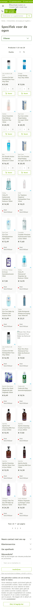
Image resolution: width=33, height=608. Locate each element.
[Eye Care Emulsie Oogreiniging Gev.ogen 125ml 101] (24, 145)
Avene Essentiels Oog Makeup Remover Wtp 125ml (7, 119)
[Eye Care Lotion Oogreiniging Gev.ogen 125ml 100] (24, 105)
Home (3, 21)
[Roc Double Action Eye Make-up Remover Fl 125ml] (9, 145)
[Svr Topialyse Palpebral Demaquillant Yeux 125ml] (24, 184)
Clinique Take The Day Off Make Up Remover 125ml (8, 503)
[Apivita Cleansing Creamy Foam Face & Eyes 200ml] (24, 415)
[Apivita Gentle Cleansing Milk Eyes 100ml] (24, 452)
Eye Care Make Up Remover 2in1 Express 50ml (8, 313)
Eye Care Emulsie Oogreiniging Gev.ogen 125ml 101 (24, 158)
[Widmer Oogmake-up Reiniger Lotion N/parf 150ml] (24, 490)
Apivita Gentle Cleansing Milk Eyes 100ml (24, 465)
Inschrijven (16, 569)
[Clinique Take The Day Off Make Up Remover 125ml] (9, 490)
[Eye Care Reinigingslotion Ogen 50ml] (9, 223)
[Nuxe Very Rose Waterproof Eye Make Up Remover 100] (24, 338)
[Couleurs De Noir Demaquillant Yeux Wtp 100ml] (9, 338)
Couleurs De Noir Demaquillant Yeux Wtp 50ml (8, 79)
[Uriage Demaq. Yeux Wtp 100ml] (24, 64)
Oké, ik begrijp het (16, 604)
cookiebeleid (10, 599)
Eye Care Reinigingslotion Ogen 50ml (7, 236)
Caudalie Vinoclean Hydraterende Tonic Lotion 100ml (24, 236)
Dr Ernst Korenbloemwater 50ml (8, 274)
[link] (13, 528)
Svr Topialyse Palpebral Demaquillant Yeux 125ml (24, 198)
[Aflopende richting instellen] (24, 52)
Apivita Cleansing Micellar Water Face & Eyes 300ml (8, 465)
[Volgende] (20, 528)
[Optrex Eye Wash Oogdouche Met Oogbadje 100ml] (9, 377)
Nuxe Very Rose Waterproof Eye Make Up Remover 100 (24, 352)
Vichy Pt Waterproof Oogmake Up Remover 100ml (23, 275)
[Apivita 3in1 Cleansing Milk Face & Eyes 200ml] (9, 415)
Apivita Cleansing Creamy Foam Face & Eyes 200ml (24, 428)
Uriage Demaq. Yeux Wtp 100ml (23, 76)
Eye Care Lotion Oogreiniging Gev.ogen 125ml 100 (23, 119)
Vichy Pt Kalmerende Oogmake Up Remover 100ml (7, 198)
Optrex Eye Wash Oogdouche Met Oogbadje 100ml (7, 390)
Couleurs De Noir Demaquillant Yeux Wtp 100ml (8, 353)
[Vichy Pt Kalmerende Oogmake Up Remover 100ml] (9, 184)
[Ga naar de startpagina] (18, 6)
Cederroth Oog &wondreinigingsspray (25, 389)
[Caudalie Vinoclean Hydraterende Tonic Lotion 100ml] (24, 223)
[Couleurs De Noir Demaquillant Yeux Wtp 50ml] (9, 64)
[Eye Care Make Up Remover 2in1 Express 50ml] (9, 300)
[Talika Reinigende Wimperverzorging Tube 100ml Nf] (24, 300)
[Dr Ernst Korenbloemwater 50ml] (9, 261)
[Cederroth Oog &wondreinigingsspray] (24, 377)
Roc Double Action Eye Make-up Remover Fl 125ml (8, 158)
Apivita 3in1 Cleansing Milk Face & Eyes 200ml (8, 428)
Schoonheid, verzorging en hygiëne (18, 21)
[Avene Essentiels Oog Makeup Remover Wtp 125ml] (9, 105)
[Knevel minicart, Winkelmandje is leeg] (6, 11)
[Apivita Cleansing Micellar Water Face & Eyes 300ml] (9, 452)
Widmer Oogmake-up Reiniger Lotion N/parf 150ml (24, 503)
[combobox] (14, 16)
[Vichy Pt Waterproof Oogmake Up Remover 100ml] (24, 261)
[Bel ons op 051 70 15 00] (2, 11)
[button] (16, 38)
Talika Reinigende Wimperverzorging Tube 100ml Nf (24, 313)
